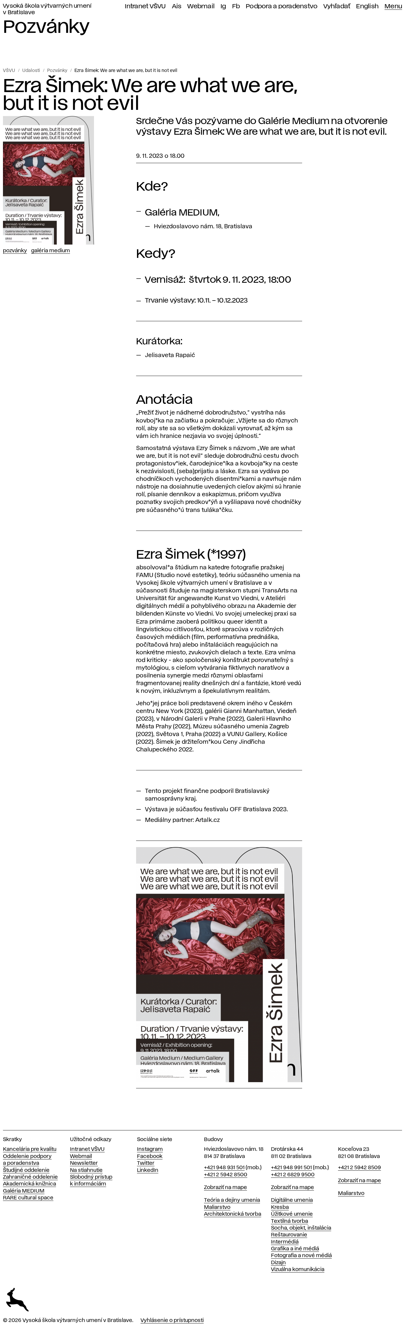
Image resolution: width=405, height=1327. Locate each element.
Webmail (201, 6)
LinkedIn (147, 1170)
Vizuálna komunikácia (297, 1269)
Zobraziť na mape (225, 1187)
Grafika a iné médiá (295, 1248)
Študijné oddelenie (26, 1170)
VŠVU (9, 71)
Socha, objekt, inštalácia (301, 1228)
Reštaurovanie (289, 1235)
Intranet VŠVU (145, 6)
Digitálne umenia (292, 1200)
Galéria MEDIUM (23, 1191)
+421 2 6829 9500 (293, 1174)
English (367, 6)
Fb (236, 6)
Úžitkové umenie (292, 1214)
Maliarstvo (217, 1207)
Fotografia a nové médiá (301, 1255)
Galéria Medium (50, 250)
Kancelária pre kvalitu (29, 1149)
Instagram (150, 1149)
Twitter (145, 1163)
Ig (223, 6)
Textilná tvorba (289, 1221)
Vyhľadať (336, 6)
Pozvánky (57, 71)
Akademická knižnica (29, 1184)
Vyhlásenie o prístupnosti (172, 1320)
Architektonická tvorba (232, 1214)
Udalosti (31, 71)
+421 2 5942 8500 (225, 1174)
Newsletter (84, 1163)
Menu (393, 6)
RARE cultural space (28, 1198)
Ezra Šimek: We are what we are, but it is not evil (125, 71)
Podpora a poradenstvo (282, 6)
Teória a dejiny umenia (232, 1200)
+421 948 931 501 (224, 1167)
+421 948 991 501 (291, 1167)
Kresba (280, 1207)
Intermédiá (285, 1242)
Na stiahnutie (86, 1170)
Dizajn (278, 1262)
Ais (177, 6)
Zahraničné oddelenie (30, 1177)
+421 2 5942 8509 (359, 1167)
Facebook (149, 1156)
